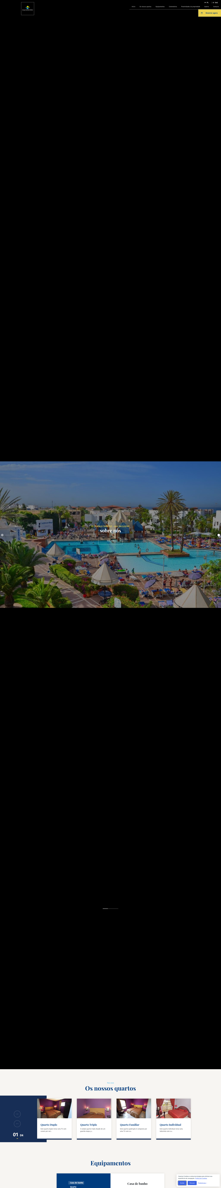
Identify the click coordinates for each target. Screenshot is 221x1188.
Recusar (192, 1183)
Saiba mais (110, 541)
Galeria (206, 7)
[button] (17, 1138)
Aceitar (182, 1183)
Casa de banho (76, 1182)
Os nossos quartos (145, 7)
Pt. (208, 2)
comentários (173, 7)
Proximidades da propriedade (190, 7)
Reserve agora (212, 13)
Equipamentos (160, 7)
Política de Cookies (201, 1178)
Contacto (216, 7)
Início (133, 7)
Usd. (216, 2)
